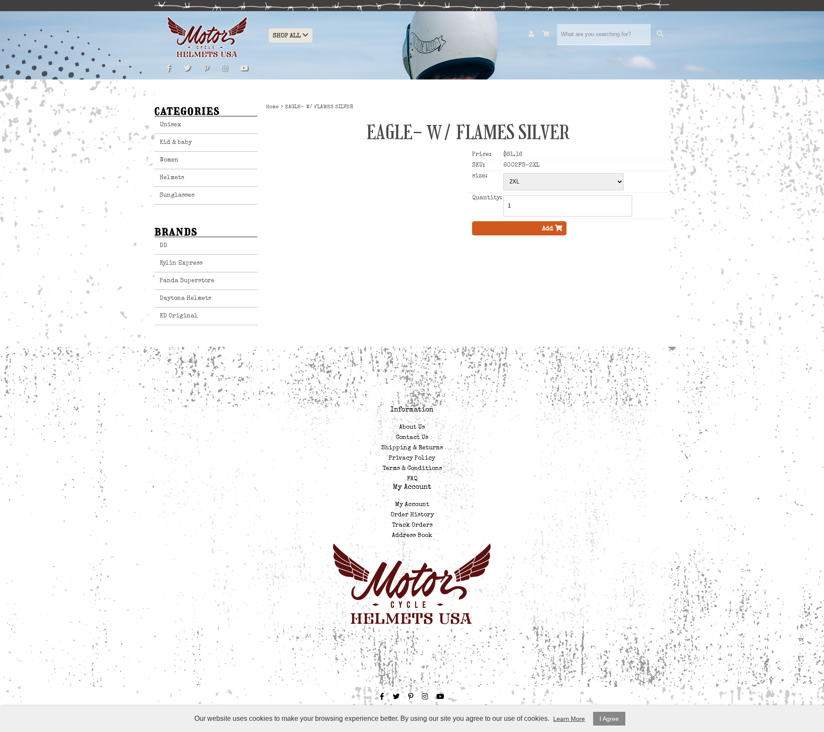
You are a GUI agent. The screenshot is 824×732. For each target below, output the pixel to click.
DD (163, 246)
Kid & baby (176, 143)
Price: (481, 155)
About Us (412, 427)
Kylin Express (181, 263)
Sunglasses (177, 195)
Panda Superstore (187, 281)
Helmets (172, 178)
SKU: (478, 165)
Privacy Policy (412, 458)
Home (272, 107)
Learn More (569, 718)
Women (169, 160)
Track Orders (412, 525)
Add (548, 229)
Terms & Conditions (412, 469)
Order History (412, 515)
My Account (412, 505)
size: (480, 176)
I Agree (609, 718)
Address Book (412, 536)
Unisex (170, 125)
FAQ (412, 479)
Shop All (288, 36)
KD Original (179, 316)
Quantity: (487, 198)
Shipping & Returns (412, 448)
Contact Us (412, 438)
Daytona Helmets (185, 299)
